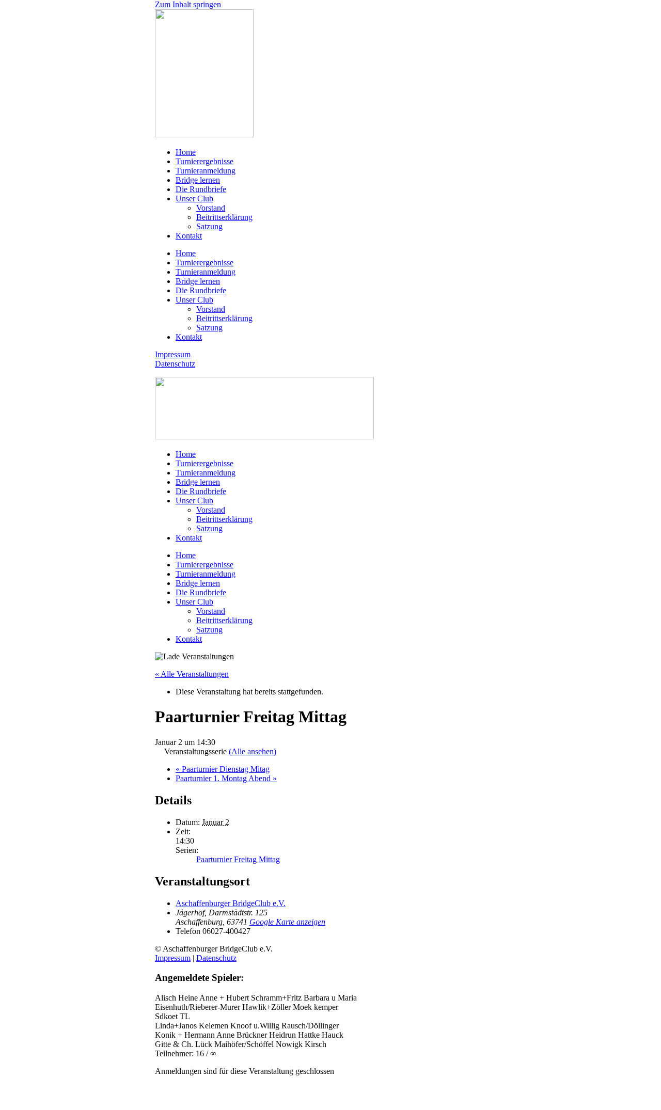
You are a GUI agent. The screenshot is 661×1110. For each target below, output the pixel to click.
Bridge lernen (198, 180)
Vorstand (210, 207)
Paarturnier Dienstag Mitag (223, 769)
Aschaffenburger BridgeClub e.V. (231, 903)
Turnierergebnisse (204, 161)
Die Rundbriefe (201, 189)
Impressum (173, 354)
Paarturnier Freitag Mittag (238, 859)
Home (186, 152)
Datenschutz (175, 363)
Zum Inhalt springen (188, 4)
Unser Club (194, 198)
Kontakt (189, 235)
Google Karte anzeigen (287, 921)
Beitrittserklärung (224, 217)
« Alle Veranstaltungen (192, 674)
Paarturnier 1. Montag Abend (226, 778)
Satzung (209, 226)
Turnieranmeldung (205, 170)
